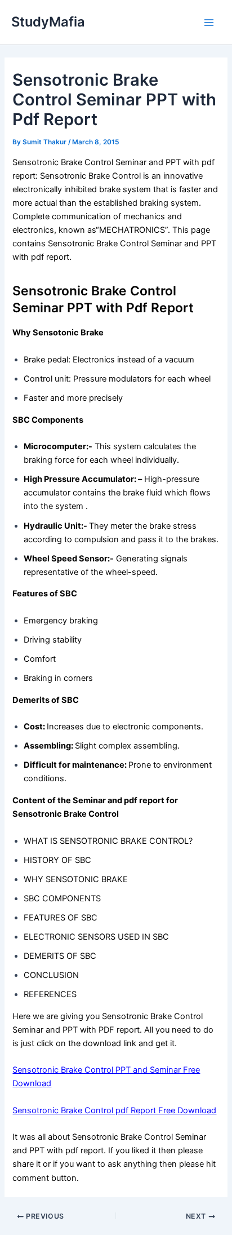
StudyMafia (48, 22)
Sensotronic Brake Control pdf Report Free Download (114, 1110)
